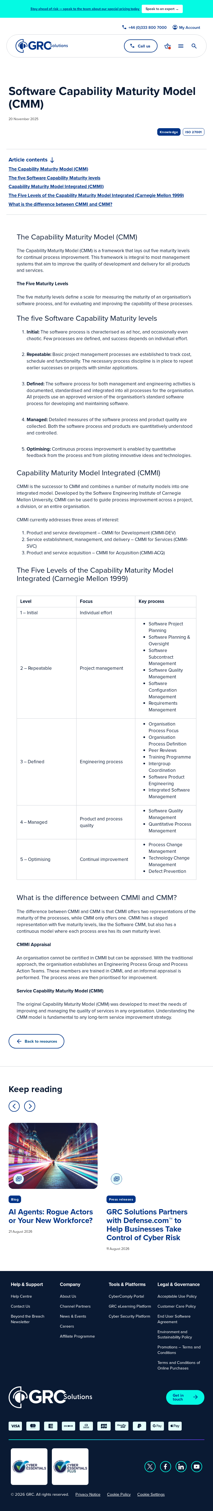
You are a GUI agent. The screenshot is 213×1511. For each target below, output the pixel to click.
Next (29, 1106)
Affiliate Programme (77, 1336)
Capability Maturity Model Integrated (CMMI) (56, 186)
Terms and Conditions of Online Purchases (179, 1365)
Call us (144, 46)
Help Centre (21, 1296)
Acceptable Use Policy (177, 1296)
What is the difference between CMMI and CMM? (60, 204)
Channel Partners (75, 1306)
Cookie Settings (151, 1494)
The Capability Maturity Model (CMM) (48, 169)
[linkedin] (181, 1466)
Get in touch (178, 1397)
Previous (14, 1106)
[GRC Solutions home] (50, 1397)
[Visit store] (167, 46)
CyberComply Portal (126, 1296)
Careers (67, 1326)
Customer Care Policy (177, 1306)
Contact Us (20, 1306)
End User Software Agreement (174, 1319)
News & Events (73, 1316)
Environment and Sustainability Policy (175, 1334)
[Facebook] (165, 1466)
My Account (189, 27)
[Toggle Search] (194, 46)
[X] (150, 1466)
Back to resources (41, 1041)
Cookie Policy (119, 1494)
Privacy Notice (87, 1494)
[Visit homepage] (42, 46)
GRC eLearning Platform (130, 1306)
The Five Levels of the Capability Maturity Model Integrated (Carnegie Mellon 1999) (96, 195)
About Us (68, 1296)
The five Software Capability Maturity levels (54, 178)
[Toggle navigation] (181, 45)
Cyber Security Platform (129, 1316)
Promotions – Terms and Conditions (179, 1349)
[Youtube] (196, 1466)
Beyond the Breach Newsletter (27, 1319)
